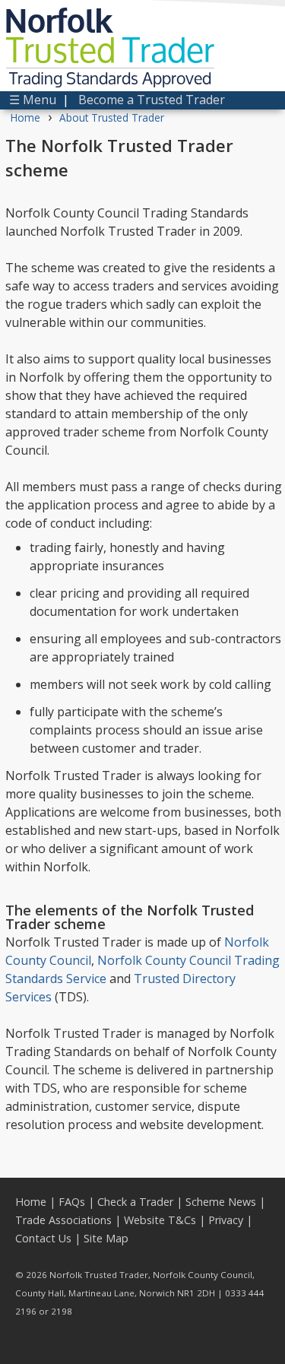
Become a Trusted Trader (151, 99)
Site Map (106, 1238)
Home (25, 117)
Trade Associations (63, 1220)
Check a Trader (135, 1201)
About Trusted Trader (111, 117)
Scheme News (220, 1201)
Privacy (225, 1220)
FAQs (72, 1201)
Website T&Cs (160, 1220)
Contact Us (43, 1238)
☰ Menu (32, 99)
